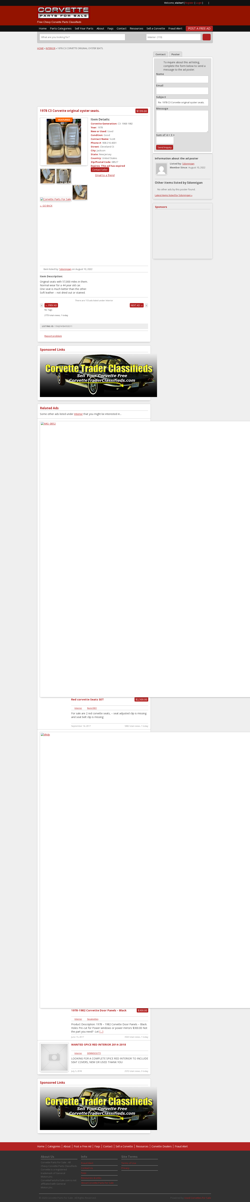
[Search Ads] (207, 37)
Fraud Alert (175, 28)
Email (159, 85)
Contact (121, 28)
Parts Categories (61, 28)
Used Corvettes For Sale (197, 1197)
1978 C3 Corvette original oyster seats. (70, 111)
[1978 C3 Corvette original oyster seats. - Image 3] (56, 199)
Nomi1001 (92, 708)
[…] (101, 1031)
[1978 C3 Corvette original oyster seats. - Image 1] (48, 183)
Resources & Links (91, 1178)
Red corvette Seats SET (87, 699)
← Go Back (46, 205)
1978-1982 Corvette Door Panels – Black (98, 1010)
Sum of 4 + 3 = (165, 135)
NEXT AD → (137, 305)
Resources (136, 28)
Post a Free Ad (199, 29)
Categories (54, 1146)
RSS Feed (205, 2)
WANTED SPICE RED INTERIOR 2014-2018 (98, 1044)
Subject (161, 97)
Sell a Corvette (156, 28)
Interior (50, 48)
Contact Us (87, 1168)
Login (199, 2)
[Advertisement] (170, 14)
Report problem (53, 336)
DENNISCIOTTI (94, 1053)
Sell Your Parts (84, 28)
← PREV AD (51, 305)
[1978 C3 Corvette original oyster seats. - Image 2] (64, 183)
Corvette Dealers (162, 1146)
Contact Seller (100, 169)
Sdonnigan (65, 269)
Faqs (110, 28)
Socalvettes (92, 1019)
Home (43, 28)
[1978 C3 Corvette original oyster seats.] (64, 142)
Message (162, 108)
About (100, 28)
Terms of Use (128, 1163)
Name (160, 74)
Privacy (125, 1168)
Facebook (211, 2)
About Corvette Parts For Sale (97, 1182)
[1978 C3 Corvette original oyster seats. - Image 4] (80, 199)
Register (189, 2)
